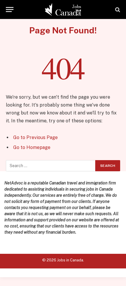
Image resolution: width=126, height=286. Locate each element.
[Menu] (9, 9)
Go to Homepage (31, 147)
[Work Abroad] (63, 9)
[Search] (117, 9)
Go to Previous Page (35, 137)
